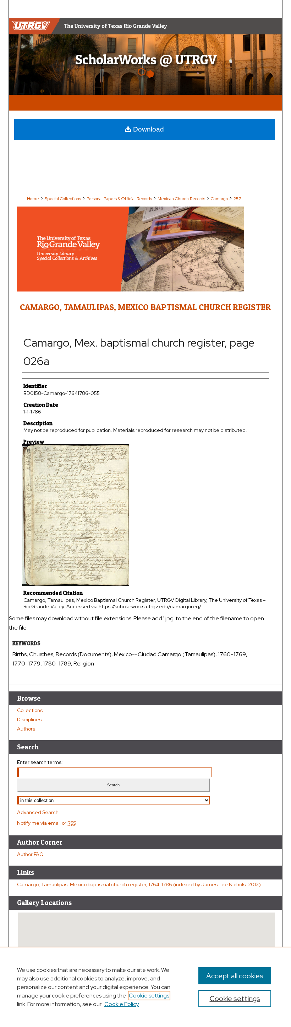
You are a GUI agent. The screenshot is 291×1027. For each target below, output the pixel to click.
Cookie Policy (121, 1004)
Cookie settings (149, 995)
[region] (145, 987)
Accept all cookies (234, 975)
